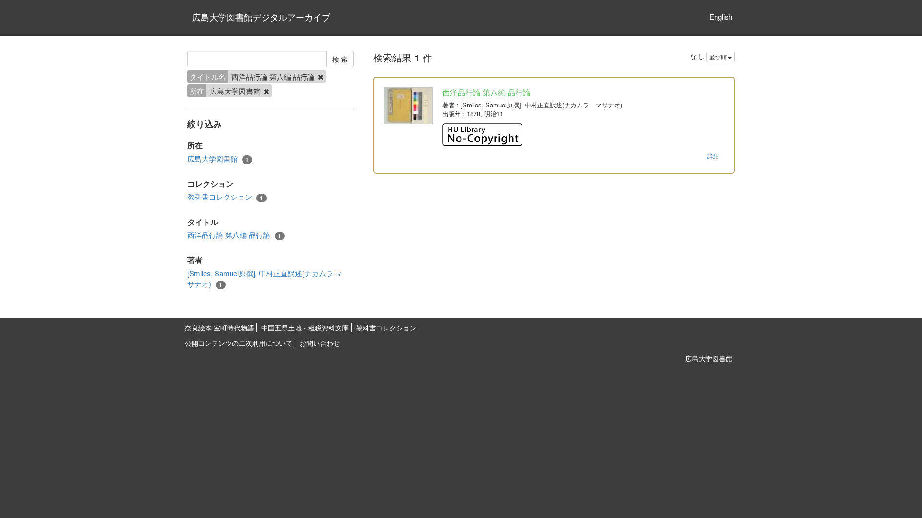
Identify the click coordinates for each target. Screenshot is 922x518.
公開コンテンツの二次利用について (238, 343)
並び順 (718, 57)
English (720, 17)
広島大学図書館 (218, 158)
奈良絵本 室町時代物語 (219, 327)
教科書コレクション (225, 196)
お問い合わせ (320, 343)
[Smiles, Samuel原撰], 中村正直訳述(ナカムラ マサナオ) (264, 278)
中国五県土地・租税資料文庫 (305, 327)
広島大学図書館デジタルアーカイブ (261, 17)
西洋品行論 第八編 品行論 (234, 235)
